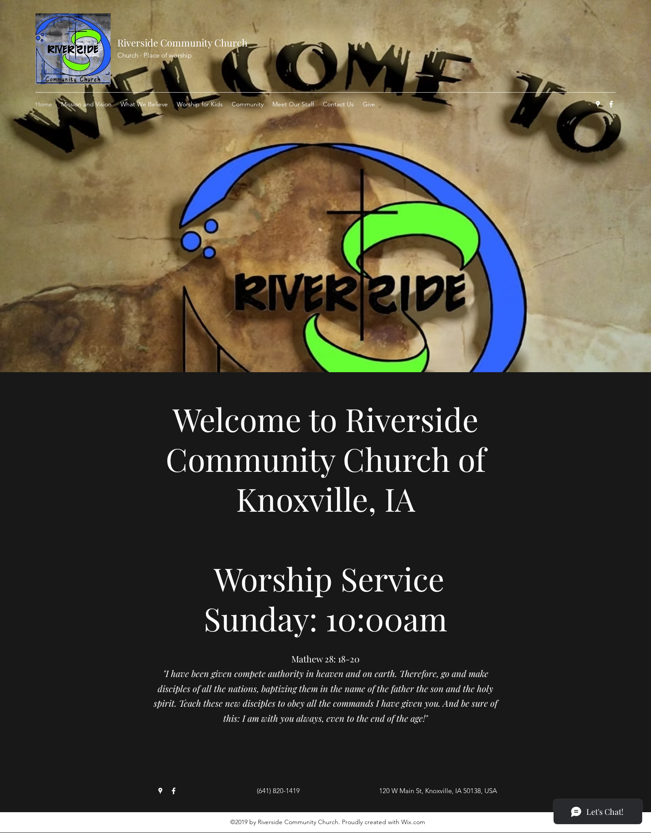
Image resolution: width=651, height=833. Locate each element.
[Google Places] (597, 104)
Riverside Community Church (182, 42)
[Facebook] (611, 104)
